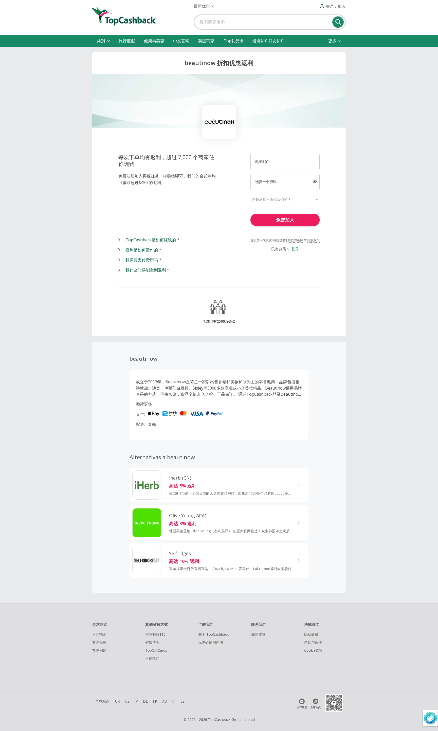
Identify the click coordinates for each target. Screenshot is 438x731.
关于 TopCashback (213, 634)
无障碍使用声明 (210, 642)
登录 (295, 248)
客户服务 (99, 642)
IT (173, 701)
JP (136, 701)
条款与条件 (295, 240)
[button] (204, 6)
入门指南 (99, 634)
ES (182, 701)
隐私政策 (313, 240)
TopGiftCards (156, 650)
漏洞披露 (258, 634)
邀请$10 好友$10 (267, 41)
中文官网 (181, 41)
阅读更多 (144, 404)
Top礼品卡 (234, 41)
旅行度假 (127, 41)
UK (117, 701)
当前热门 (152, 658)
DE (145, 701)
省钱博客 (152, 642)
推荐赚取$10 (155, 634)
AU (164, 701)
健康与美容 (154, 41)
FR (155, 701)
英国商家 (206, 41)
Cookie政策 (313, 650)
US (127, 701)
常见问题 (99, 650)
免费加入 (285, 220)
